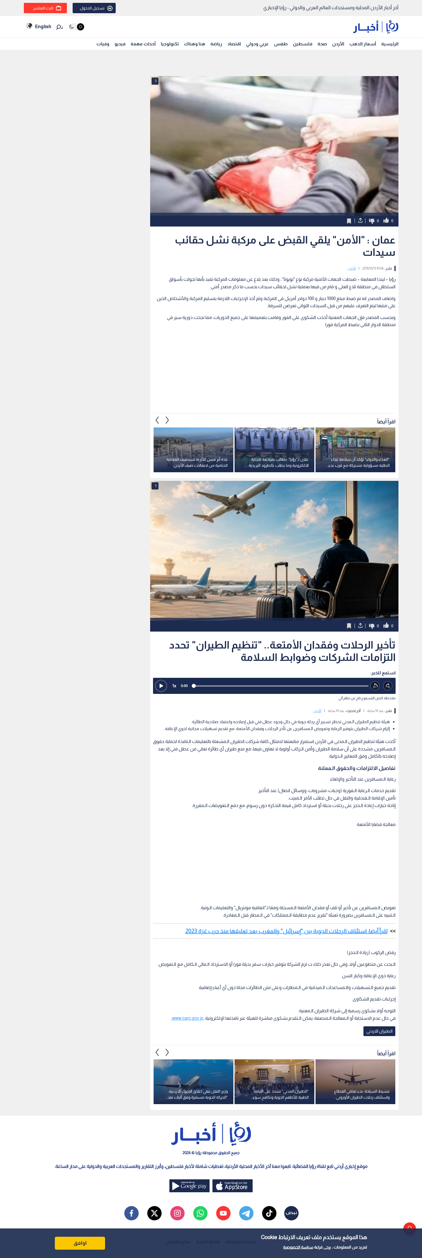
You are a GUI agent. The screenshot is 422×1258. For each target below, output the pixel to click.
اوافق (80, 1243)
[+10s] (388, 686)
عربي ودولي (257, 43)
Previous (167, 420)
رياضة (216, 43)
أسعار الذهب (362, 43)
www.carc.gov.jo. (187, 1018)
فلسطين (302, 43)
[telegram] (246, 1213)
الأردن (338, 43)
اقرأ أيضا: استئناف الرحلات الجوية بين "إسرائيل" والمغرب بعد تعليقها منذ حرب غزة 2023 (286, 931)
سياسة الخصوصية (298, 1247)
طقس (281, 43)
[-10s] (375, 686)
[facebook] (131, 1213)
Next (157, 420)
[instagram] (177, 1213)
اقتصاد (234, 43)
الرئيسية (389, 43)
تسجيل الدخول (92, 8)
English (43, 26)
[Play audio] (161, 685)
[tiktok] (269, 1213)
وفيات (102, 43)
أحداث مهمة (143, 43)
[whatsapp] (200, 1213)
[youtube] (223, 1213)
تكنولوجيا (170, 43)
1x (174, 685)
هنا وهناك (194, 43)
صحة (322, 43)
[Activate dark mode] (76, 26)
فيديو (120, 43)
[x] (154, 1213)
